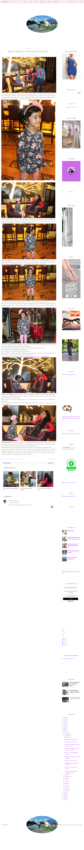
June (66, 781)
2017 (64, 792)
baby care (28, 48)
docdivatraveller (25, 54)
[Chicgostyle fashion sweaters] (69, 496)
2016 (64, 794)
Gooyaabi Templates (78, 824)
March (66, 787)
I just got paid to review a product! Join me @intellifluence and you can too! (71, 418)
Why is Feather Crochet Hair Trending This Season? (74, 684)
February (67, 789)
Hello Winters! (67, 737)
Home (25, 1)
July (65, 780)
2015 (64, 796)
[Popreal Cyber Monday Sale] (68, 374)
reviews (20, 459)
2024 (65, 721)
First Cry (36, 356)
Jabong (27, 356)
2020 (65, 728)
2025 (65, 719)
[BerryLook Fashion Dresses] (69, 482)
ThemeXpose (65, 824)
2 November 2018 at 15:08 (14, 502)
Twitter (64, 642)
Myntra (31, 356)
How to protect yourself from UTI (44, 489)
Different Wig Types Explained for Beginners (75, 691)
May (65, 783)
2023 (64, 722)
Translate (72, 449)
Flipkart (47, 356)
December (67, 733)
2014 (64, 797)
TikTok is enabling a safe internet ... (26, 489)
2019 (64, 730)
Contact (49, 1)
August (66, 778)
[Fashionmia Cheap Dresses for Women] (71, 433)
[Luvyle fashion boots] (71, 297)
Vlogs (36, 1)
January (66, 790)
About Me (42, 1)
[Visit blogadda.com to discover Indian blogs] (71, 573)
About (63, 633)
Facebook (65, 645)
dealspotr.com (71, 472)
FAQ (63, 636)
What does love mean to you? (70, 760)
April (66, 785)
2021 (64, 726)
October (66, 774)
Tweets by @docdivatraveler (68, 658)
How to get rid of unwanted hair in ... (11, 489)
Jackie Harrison (13, 500)
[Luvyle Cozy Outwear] (67, 246)
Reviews (56, 1)
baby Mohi (12, 459)
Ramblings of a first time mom (71, 739)
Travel (30, 1)
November (67, 735)
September (67, 776)
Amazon (41, 356)
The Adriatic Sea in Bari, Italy (70, 742)
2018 (64, 731)
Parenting (16, 459)
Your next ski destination (75, 698)
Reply (52, 506)
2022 (64, 724)
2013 (64, 799)
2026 (65, 717)
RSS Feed (65, 640)
